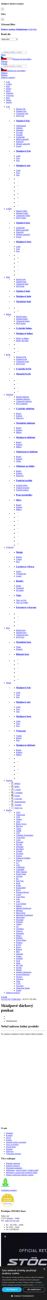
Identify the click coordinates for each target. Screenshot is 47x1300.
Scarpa (18, 956)
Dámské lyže (21, 111)
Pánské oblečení (22, 397)
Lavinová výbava (25, 566)
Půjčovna (9, 1151)
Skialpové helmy (24, 333)
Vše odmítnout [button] (34, 1289)
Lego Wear (20, 897)
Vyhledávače (21, 574)
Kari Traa (20, 881)
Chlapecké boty (22, 635)
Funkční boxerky (23, 488)
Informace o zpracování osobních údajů (21, 1172)
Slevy (19, 500)
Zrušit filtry (32, 29)
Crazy (18, 840)
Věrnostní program (13, 1154)
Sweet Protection (22, 974)
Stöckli (19, 970)
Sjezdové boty (23, 222)
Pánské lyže (20, 109)
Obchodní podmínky (14, 1168)
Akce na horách (12, 1144)
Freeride (19, 135)
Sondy (18, 571)
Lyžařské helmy (24, 328)
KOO (18, 890)
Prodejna (9, 1133)
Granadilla (20, 869)
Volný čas (18, 808)
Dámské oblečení (23, 399)
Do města (20, 590)
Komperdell (20, 888)
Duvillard (20, 849)
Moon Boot (20, 913)
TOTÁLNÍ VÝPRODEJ (11, 999)
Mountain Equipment (24, 915)
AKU (18, 812)
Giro (18, 865)
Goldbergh (20, 867)
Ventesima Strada (23, 988)
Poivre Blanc (21, 940)
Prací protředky (24, 495)
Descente (19, 842)
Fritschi (19, 860)
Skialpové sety (23, 165)
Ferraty (17, 796)
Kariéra (9, 1140)
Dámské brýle (21, 359)
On (17, 926)
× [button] (44, 1269)
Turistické (20, 588)
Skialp (19, 552)
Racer (18, 947)
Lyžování (18, 799)
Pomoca (19, 942)
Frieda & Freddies (23, 858)
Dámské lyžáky (22, 213)
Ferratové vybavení (26, 607)
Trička (18, 461)
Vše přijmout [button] (12, 1289)
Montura (19, 910)
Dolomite (19, 847)
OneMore (20, 929)
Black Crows (21, 824)
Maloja (19, 906)
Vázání (19, 559)
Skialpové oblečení (25, 437)
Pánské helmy (21, 316)
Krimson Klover (22, 892)
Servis (8, 1138)
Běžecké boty (22, 654)
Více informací (39, 1285)
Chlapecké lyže (22, 113)
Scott (18, 961)
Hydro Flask (21, 874)
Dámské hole (21, 282)
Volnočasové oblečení (27, 451)
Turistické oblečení (25, 423)
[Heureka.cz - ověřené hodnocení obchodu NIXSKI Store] (7, 1206)
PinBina (19, 938)
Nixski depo (11, 1147)
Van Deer (20, 986)
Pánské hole (21, 279)
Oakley (19, 924)
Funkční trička (21, 485)
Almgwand (20, 815)
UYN (18, 983)
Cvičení (17, 790)
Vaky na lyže (21, 600)
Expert (18, 146)
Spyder (19, 968)
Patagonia (20, 933)
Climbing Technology (24, 835)
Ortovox (19, 931)
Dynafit (19, 851)
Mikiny (19, 432)
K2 (17, 879)
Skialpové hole (23, 296)
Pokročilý (20, 142)
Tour (18, 158)
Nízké (18, 647)
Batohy (19, 557)
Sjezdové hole (23, 291)
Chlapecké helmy (23, 321)
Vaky (18, 595)
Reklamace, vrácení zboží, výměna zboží (22, 1170)
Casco (18, 828)
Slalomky (20, 130)
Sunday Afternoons (23, 972)
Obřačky (19, 128)
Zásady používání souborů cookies (19, 1175)
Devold (19, 844)
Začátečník (20, 137)
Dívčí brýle (20, 364)
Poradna (9, 1149)
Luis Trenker (21, 904)
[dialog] (23, 1283)
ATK (18, 817)
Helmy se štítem (22, 338)
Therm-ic (19, 979)
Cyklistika (18, 793)
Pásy (18, 562)
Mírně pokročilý (22, 139)
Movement (20, 917)
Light (18, 156)
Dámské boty (21, 632)
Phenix (19, 936)
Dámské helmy (22, 319)
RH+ (18, 952)
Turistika (17, 805)
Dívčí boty (20, 637)
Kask (18, 883)
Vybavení (21, 730)
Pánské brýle (21, 357)
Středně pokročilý (23, 144)
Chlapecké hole (22, 284)
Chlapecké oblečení (24, 401)
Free (18, 160)
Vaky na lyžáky (22, 602)
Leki (18, 899)
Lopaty (19, 576)
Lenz (18, 901)
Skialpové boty (23, 241)
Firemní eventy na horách (16, 1142)
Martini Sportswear (23, 908)
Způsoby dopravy (13, 1166)
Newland (19, 920)
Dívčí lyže (20, 116)
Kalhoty (19, 416)
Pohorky (19, 649)
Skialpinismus (20, 802)
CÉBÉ (18, 831)
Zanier (18, 990)
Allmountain (21, 126)
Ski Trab (19, 965)
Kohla (18, 885)
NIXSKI (19, 922)
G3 (17, 863)
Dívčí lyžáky (21, 218)
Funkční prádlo (24, 480)
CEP (18, 833)
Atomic (19, 819)
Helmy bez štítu (22, 341)
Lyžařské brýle (23, 368)
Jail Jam (19, 876)
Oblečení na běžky (25, 466)
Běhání (17, 783)
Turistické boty (23, 642)
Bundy (18, 413)
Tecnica (19, 977)
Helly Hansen (21, 872)
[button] (23, 1296)
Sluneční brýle (23, 374)
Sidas (18, 963)
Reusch (19, 949)
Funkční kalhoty (22, 490)
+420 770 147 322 (12, 1221)
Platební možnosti (13, 1163)
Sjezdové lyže (23, 120)
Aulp (18, 821)
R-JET (18, 945)
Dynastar (19, 853)
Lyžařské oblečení (25, 408)
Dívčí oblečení (22, 404)
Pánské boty (21, 630)
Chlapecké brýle (22, 361)
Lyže (8, 82)
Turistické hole (23, 301)
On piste (19, 132)
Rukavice (20, 418)
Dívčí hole (20, 286)
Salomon (19, 954)
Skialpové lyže (23, 151)
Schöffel (19, 958)
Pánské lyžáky (21, 211)
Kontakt (9, 1135)
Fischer (19, 856)
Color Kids (20, 837)
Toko (18, 981)
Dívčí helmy (21, 323)
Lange (18, 894)
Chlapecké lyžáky (23, 215)
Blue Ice (19, 826)
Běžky (17, 787)
